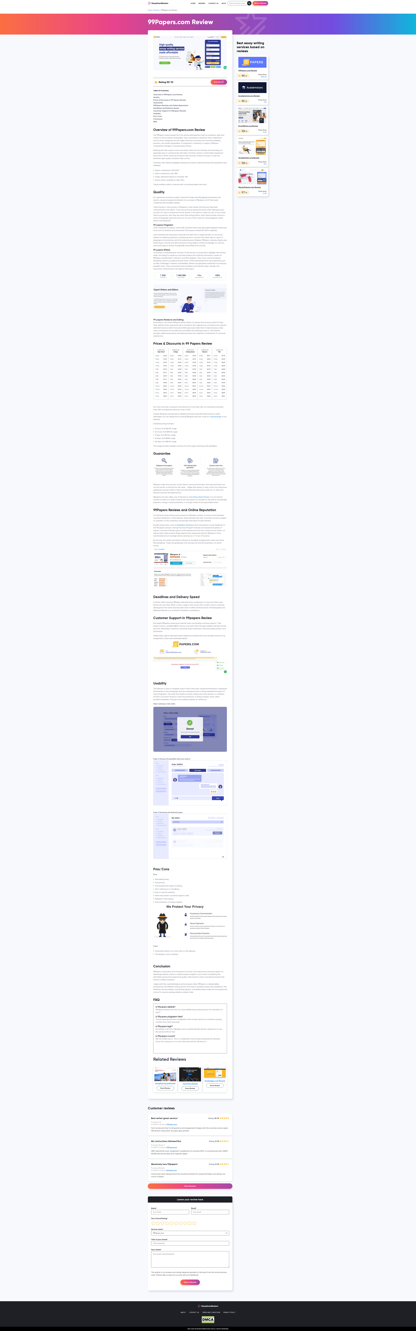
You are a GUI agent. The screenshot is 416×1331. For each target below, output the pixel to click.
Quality (156, 97)
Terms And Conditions (211, 1312)
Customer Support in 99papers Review (169, 111)
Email (193, 1208)
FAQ (155, 122)
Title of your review (159, 1239)
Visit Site (217, 82)
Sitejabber (181, 525)
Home (193, 3)
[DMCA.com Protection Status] (208, 1319)
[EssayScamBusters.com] (158, 3)
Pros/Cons (157, 116)
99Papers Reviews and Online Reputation (170, 105)
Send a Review (190, 1282)
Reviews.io (190, 525)
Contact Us (213, 3)
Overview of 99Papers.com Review (167, 95)
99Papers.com (172, 1124)
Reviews (202, 3)
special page (216, 417)
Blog (224, 3)
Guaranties (158, 103)
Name (153, 1208)
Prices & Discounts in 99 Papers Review (169, 100)
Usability (157, 114)
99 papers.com (205, 197)
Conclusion (157, 119)
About (183, 1312)
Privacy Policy (229, 1312)
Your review (156, 1250)
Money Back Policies (201, 497)
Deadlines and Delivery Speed (166, 108)
